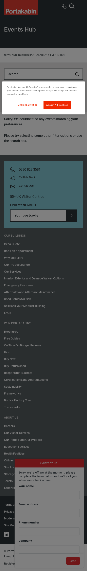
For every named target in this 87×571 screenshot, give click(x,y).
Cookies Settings (27, 105)
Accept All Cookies (57, 105)
